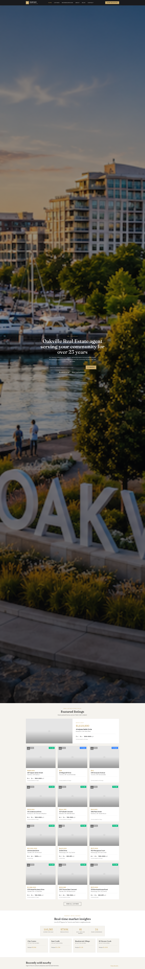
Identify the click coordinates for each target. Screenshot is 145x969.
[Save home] (28, 748)
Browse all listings (64, 372)
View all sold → (115, 966)
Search (92, 367)
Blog (83, 2)
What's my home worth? (79, 372)
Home (50, 2)
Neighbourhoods (67, 2)
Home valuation (112, 2)
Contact (91, 2)
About (78, 2)
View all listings (72, 904)
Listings (56, 2)
